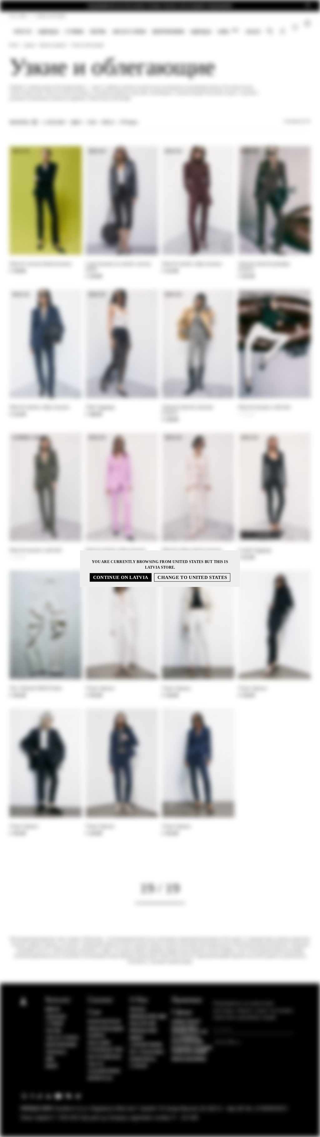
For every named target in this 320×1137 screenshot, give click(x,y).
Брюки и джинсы (53, 45)
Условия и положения (187, 1040)
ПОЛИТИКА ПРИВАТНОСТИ (190, 1030)
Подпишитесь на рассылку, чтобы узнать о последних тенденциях (160, 6)
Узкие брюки (100, 688)
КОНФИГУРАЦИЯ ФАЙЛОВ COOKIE (192, 1050)
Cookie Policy (186, 1022)
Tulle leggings (100, 407)
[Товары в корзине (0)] (307, 31)
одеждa (48, 31)
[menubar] (137, 32)
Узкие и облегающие (87, 45)
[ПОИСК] (270, 32)
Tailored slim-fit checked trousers (187, 409)
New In (23, 31)
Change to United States (192, 577)
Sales (253, 31)
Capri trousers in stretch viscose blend (118, 266)
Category (54, 122)
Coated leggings (255, 550)
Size (92, 122)
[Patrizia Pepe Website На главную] (10, 32)
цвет (76, 122)
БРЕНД (138, 1009)
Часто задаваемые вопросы (104, 1071)
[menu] (137, 32)
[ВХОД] (282, 32)
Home (13, 45)
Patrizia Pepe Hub (148, 1017)
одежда (200, 31)
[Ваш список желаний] (295, 29)
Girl (228, 31)
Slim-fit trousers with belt (264, 407)
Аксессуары (129, 31)
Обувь (98, 31)
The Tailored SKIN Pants (35, 688)
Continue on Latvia (120, 577)
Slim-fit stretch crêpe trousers (192, 263)
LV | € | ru (18, 16)
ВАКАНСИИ (143, 1023)
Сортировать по (297, 121)
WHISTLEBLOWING (189, 1059)
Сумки (74, 31)
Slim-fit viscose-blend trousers (40, 263)
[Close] (308, 5)
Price (108, 122)
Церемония (168, 31)
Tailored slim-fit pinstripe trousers (264, 266)
